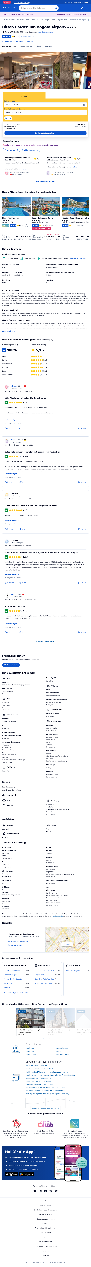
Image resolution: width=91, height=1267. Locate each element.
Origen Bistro (40, 975)
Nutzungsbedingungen (45, 1219)
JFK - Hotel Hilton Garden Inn (36, 1066)
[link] (82, 8)
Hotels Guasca (31, 1054)
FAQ (45, 1201)
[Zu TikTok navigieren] (45, 1191)
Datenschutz (45, 1224)
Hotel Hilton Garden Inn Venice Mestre (40, 1069)
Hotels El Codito (62, 1048)
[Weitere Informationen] (44, 237)
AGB (45, 1237)
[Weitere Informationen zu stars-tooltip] (75, 27)
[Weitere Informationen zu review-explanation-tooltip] (33, 36)
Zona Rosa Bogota (72, 971)
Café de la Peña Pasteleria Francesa (45, 979)
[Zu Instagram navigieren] (40, 1191)
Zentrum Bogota (10, 975)
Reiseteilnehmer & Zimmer (14, 109)
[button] (36, 70)
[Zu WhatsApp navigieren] (56, 1191)
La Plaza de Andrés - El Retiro (45, 971)
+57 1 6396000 (16, 945)
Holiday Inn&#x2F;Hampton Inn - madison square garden (47, 1072)
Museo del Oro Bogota (13, 979)
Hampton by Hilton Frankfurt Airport (39, 1084)
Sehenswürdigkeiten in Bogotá (16, 993)
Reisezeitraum (9, 101)
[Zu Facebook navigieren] (35, 1191)
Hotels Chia (30, 1051)
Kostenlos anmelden (80, 14)
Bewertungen (26, 46)
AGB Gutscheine (45, 1242)
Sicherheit (45, 1251)
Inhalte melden (45, 1205)
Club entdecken (62, 14)
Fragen (48, 46)
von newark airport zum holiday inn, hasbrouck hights (46, 1091)
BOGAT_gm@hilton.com (19, 941)
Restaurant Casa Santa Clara (44, 983)
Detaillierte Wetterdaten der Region (45, 1108)
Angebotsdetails (57, 916)
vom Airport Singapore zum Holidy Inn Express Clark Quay (47, 1094)
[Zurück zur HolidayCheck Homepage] (9, 8)
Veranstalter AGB (45, 1214)
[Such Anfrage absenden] (56, 8)
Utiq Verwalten (45, 1233)
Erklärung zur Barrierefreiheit (45, 1246)
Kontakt (67, 2)
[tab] (24, 95)
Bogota (7, 987)
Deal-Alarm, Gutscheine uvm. (45, 1210)
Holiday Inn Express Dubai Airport (38, 1081)
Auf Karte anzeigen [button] (46, 32)
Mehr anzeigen (7, 331)
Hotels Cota (30, 1048)
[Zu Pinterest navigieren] (51, 1191)
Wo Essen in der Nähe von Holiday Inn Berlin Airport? (45, 1087)
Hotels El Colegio (62, 1054)
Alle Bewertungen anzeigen (45, 641)
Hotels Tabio (60, 1051)
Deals (6, 2)
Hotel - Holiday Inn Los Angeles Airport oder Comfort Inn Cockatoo (50, 1075)
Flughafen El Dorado (12, 971)
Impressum (45, 1255)
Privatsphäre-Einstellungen (45, 1228)
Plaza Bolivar (9, 983)
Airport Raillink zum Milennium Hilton (40, 1078)
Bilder (39, 46)
